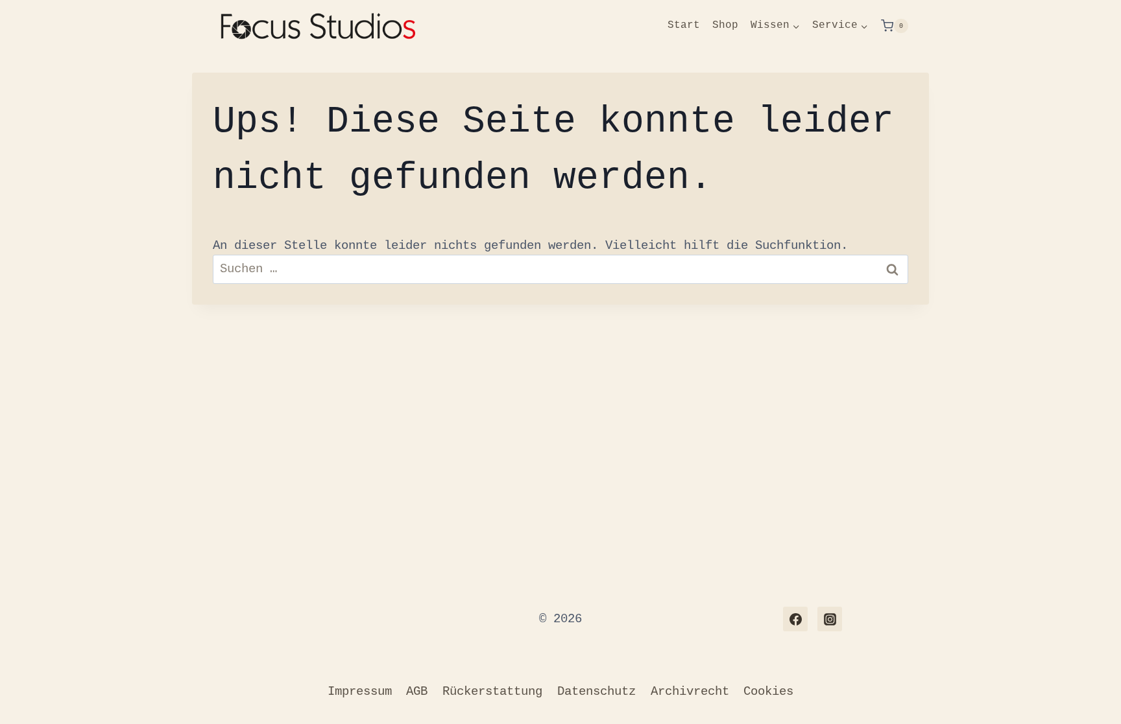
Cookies (768, 691)
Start (684, 25)
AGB (417, 691)
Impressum (360, 691)
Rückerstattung (492, 691)
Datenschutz (596, 691)
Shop (725, 25)
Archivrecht (690, 691)
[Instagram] (829, 619)
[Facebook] (795, 619)
